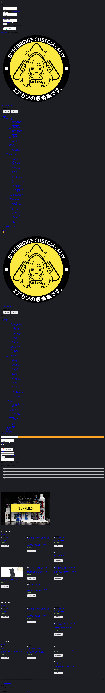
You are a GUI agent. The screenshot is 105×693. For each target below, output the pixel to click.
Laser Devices (15, 216)
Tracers (13, 218)
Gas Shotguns (15, 146)
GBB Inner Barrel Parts (17, 189)
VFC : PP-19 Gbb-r (59, 540)
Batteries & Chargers (16, 209)
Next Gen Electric (16, 143)
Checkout (14, 111)
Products (5, 117)
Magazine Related (16, 206)
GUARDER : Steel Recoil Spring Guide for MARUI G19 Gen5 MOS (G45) (37, 572)
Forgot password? (7, 22)
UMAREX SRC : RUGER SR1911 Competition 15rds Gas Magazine (35, 652)
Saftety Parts (15, 164)
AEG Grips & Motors (17, 177)
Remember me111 (15, 443)
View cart (7, 111)
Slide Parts (14, 170)
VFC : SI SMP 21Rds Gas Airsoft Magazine (64, 650)
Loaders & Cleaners (16, 212)
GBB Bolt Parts (15, 186)
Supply (8, 197)
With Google (11, 28)
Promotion (5, 319)
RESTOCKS (9, 227)
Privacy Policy (25, 691)
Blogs (4, 116)
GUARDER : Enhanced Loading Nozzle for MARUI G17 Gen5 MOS (65, 572)
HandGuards (15, 157)
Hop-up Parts (15, 161)
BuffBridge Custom (10, 226)
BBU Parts (14, 172)
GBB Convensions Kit (17, 185)
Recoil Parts (14, 171)
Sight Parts (14, 182)
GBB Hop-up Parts (16, 190)
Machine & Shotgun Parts (15, 195)
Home (4, 114)
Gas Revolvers (15, 125)
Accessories (11, 213)
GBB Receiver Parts (16, 193)
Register (5, 6)
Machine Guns (12, 144)
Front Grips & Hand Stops (18, 181)
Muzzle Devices (15, 184)
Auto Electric (15, 141)
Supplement (11, 207)
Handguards (15, 179)
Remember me (17, 22)
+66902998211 (4, 32)
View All (3, 534)
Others (13, 222)
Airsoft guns (9, 118)
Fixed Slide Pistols (16, 122)
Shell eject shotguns (16, 150)
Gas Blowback (15, 139)
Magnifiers (14, 217)
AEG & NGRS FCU (17, 176)
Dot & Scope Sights (16, 215)
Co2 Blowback (15, 140)
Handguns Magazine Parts (18, 200)
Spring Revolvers (16, 127)
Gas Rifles (14, 134)
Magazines (11, 198)
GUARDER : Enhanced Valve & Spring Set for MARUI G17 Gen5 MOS (38, 589)
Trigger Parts (15, 166)
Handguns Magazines (17, 199)
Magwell (14, 167)
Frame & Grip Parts (16, 158)
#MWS (8, 225)
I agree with (7, 11)
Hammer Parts (15, 159)
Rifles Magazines (16, 202)
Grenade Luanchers (13, 152)
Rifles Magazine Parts (17, 203)
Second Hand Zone (10, 224)
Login (4, 18)
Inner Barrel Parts (16, 162)
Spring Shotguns (16, 149)
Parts (7, 153)
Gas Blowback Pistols (17, 121)
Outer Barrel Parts (16, 163)
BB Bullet (14, 208)
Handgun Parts (12, 154)
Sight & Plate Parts (16, 168)
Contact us (5, 230)
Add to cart (5, 545)
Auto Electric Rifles (16, 131)
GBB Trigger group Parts (17, 194)
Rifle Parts (11, 173)
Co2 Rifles (14, 135)
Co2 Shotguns (15, 148)
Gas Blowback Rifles (17, 130)
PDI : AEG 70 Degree (59, 555)
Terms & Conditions (15, 11)
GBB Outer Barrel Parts (17, 188)
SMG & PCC (12, 137)
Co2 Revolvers (15, 126)
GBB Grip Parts (15, 191)
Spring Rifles (15, 136)
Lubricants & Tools (16, 211)
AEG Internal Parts (16, 175)
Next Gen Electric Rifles (17, 132)
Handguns (11, 119)
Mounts (13, 220)
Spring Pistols (15, 123)
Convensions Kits (16, 155)
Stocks (13, 180)
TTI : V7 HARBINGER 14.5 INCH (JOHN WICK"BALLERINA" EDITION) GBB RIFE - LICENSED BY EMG (38, 544)
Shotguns (11, 145)
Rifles (10, 128)
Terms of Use (17, 691)
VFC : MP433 (4, 540)
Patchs (13, 221)
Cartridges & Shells (16, 204)
